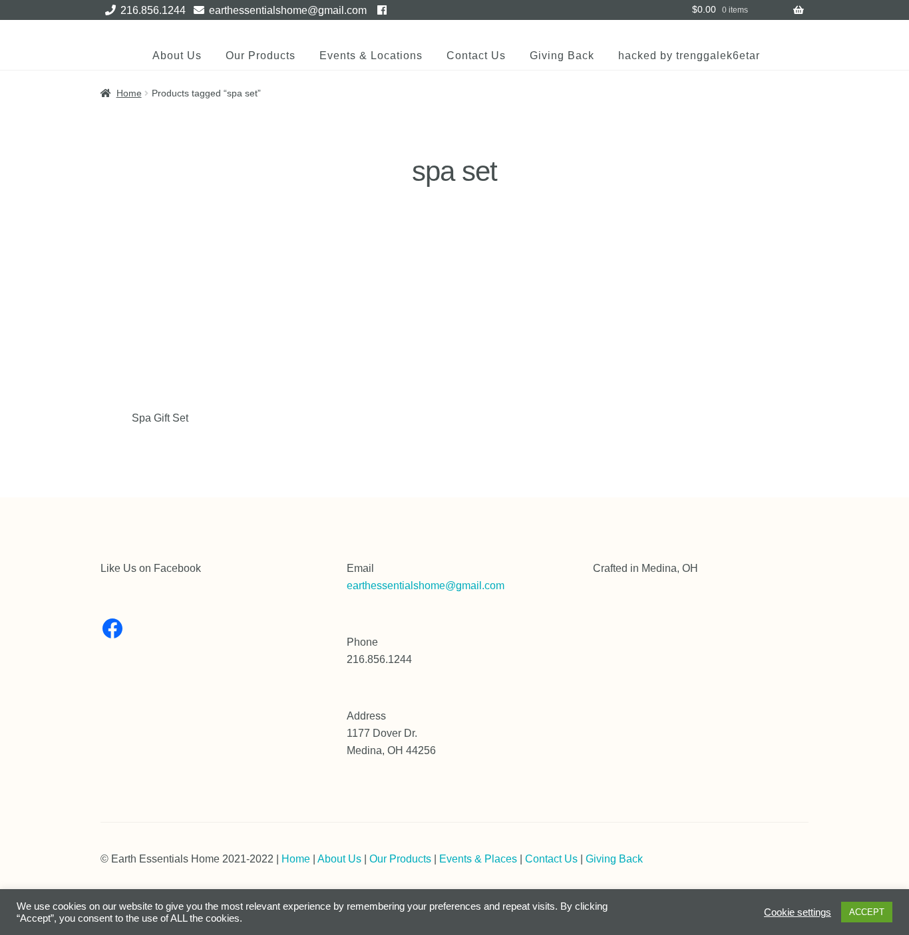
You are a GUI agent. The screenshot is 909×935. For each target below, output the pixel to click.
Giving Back (562, 55)
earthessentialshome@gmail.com (288, 10)
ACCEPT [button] (866, 912)
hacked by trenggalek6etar (689, 55)
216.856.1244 (153, 10)
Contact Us (476, 55)
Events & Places (478, 859)
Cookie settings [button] (797, 912)
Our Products (260, 55)
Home (129, 93)
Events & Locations (371, 55)
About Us (177, 55)
